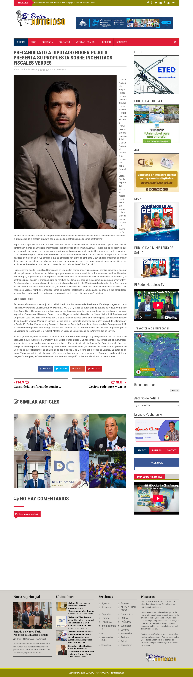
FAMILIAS (106, 621)
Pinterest (95, 369)
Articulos (106, 607)
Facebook (47, 369)
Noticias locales (85, 42)
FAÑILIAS (126, 621)
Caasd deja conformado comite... (37, 386)
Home (22, 42)
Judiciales (126, 625)
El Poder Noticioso (96, 673)
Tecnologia (126, 645)
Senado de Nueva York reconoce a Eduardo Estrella (30, 633)
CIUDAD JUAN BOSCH (128, 609)
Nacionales (126, 633)
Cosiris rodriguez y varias (108, 386)
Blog (33, 42)
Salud (124, 641)
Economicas (127, 614)
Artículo (125, 603)
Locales (125, 629)
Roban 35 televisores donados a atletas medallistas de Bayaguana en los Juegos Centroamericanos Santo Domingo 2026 (71, 3)
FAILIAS (125, 618)
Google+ (79, 369)
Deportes (106, 614)
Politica (125, 637)
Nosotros (121, 42)
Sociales (106, 645)
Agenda (105, 603)
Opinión (106, 42)
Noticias (47, 42)
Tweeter (63, 369)
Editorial (105, 618)
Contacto (64, 42)
